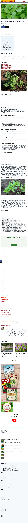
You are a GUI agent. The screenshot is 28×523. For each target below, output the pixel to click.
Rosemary (3, 280)
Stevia (3, 287)
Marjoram (3, 274)
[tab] (12, 360)
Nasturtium (3, 276)
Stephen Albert (4, 23)
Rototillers (3, 433)
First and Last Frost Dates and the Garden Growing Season (12, 442)
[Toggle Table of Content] (12, 37)
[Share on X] (1, 262)
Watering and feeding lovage (7, 41)
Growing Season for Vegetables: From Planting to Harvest (12, 439)
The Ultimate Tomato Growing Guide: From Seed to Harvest (8, 468)
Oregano (3, 277)
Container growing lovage (6, 43)
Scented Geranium (5, 284)
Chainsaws (3, 432)
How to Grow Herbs (5, 64)
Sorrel (3, 286)
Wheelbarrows (4, 434)
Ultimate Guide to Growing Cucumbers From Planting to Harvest (9, 466)
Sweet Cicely (4, 288)
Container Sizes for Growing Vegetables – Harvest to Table (12, 448)
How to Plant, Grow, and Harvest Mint (5, 477)
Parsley (3, 278)
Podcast (2, 508)
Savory (3, 283)
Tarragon (3, 289)
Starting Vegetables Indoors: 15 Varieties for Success (12, 445)
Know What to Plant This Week (8, 50)
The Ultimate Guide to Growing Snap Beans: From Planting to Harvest (9, 470)
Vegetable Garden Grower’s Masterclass (6, 509)
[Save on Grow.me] (1, 264)
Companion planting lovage (6, 40)
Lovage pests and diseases (6, 44)
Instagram (2, 516)
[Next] (26, 351)
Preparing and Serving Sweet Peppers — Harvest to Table (8, 490)
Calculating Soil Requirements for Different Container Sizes (12, 451)
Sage (3, 281)
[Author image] (1, 23)
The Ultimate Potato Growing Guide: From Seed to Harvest (8, 469)
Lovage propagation (6, 48)
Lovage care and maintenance (7, 42)
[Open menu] (26, 1)
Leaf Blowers (4, 430)
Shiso (3, 285)
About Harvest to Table (4, 510)
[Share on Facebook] (1, 261)
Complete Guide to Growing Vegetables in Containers (7, 467)
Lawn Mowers (2, 498)
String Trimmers (4, 431)
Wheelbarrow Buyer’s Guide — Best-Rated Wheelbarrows (8, 499)
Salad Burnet (4, 282)
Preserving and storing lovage (7, 47)
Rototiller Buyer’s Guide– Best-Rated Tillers (6, 501)
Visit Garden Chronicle (3, 511)
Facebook (2, 515)
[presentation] (7, 347)
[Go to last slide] (2, 351)
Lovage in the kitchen (6, 46)
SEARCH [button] (24, 1)
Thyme (3, 290)
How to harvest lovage (6, 45)
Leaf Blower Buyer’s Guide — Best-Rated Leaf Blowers (7, 500)
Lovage (3, 273)
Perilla (3, 279)
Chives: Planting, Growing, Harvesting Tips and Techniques (8, 478)
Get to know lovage (6, 49)
